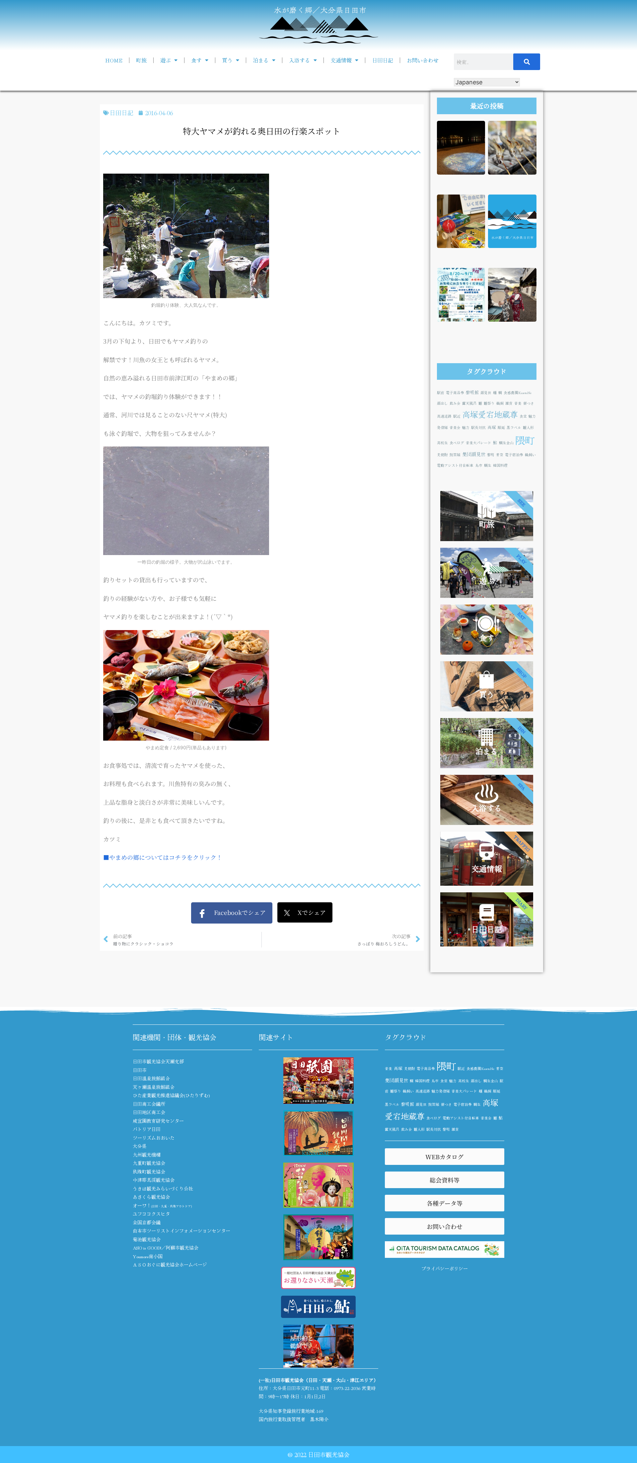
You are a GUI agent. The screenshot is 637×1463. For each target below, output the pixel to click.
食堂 (523, 416)
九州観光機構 (147, 1154)
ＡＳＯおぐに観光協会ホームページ (170, 1264)
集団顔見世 (473, 453)
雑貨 (509, 403)
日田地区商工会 (149, 1112)
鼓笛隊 (455, 454)
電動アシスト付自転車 (455, 465)
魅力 (465, 427)
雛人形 (528, 427)
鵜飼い (530, 454)
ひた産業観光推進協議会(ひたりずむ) (171, 1095)
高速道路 (444, 416)
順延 (501, 427)
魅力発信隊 (441, 1091)
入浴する (299, 60)
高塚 (491, 427)
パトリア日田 (147, 1129)
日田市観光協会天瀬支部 (158, 1061)
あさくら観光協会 (151, 1196)
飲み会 (455, 403)
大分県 (140, 1146)
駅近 (456, 416)
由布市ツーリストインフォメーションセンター (181, 1230)
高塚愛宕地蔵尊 (490, 414)
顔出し (442, 403)
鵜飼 (500, 403)
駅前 (440, 392)
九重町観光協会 (149, 1163)
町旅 (141, 60)
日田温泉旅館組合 (151, 1078)
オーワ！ (162, 1205)
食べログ (457, 442)
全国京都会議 (147, 1222)
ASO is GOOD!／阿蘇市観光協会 (165, 1247)
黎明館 (472, 392)
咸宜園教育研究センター (158, 1120)
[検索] (526, 61)
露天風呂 (469, 403)
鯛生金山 (506, 442)
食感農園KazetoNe (517, 392)
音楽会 (455, 427)
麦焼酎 (442, 454)
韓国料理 (500, 465)
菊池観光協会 (147, 1239)
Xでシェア (308, 912)
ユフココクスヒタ (151, 1213)
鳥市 (478, 465)
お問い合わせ (423, 60)
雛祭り (489, 403)
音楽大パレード (478, 442)
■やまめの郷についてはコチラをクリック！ (162, 857)
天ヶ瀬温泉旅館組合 (154, 1087)
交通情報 (341, 60)
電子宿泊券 (514, 454)
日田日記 (382, 60)
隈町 (524, 440)
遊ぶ (165, 60)
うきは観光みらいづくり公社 (163, 1188)
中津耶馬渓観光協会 (154, 1180)
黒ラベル (514, 427)
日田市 (140, 1070)
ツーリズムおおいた (154, 1137)
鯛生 (487, 465)
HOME (113, 60)
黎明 (490, 454)
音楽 (518, 403)
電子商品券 (455, 392)
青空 (499, 454)
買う (227, 60)
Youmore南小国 (148, 1256)
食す (196, 60)
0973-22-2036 (347, 1388)
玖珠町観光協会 (149, 1171)
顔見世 (485, 392)
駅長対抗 (478, 427)
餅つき (528, 403)
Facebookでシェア (236, 912)
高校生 (442, 442)
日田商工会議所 (149, 1103)
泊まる (261, 60)
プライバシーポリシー (444, 1268)
